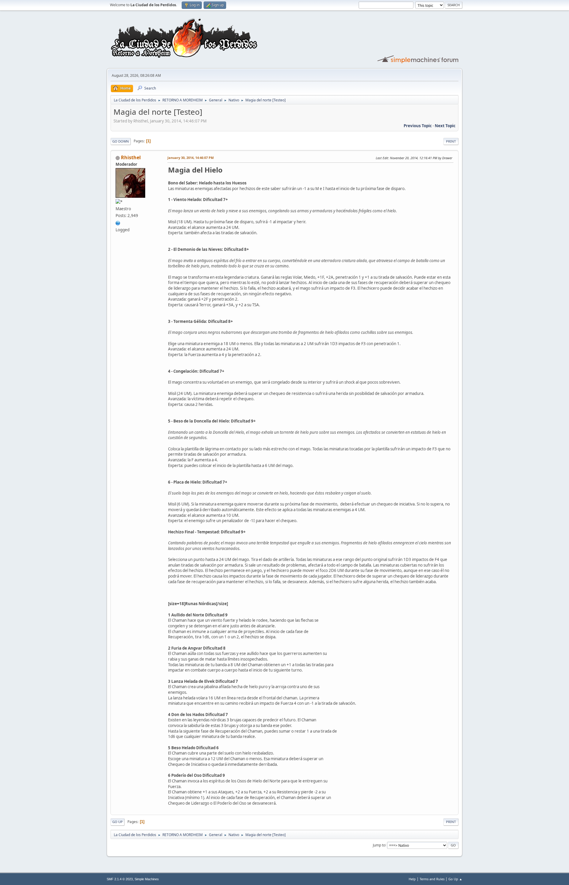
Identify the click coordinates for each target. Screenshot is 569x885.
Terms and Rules (432, 879)
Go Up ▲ (455, 879)
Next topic (445, 125)
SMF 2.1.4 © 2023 (120, 879)
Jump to (379, 844)
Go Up (117, 821)
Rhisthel (131, 157)
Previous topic (418, 125)
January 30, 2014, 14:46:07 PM (190, 157)
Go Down (120, 141)
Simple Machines (147, 879)
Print (451, 141)
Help (412, 879)
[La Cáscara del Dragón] (118, 222)
